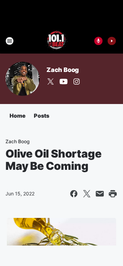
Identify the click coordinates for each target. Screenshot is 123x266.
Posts (41, 115)
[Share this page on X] (87, 193)
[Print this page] (113, 193)
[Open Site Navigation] (9, 41)
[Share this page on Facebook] (74, 193)
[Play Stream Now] (112, 41)
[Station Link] (57, 41)
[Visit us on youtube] (63, 81)
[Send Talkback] (98, 41)
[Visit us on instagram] (76, 81)
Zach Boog (62, 69)
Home (18, 115)
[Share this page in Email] (100, 193)
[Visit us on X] (50, 81)
